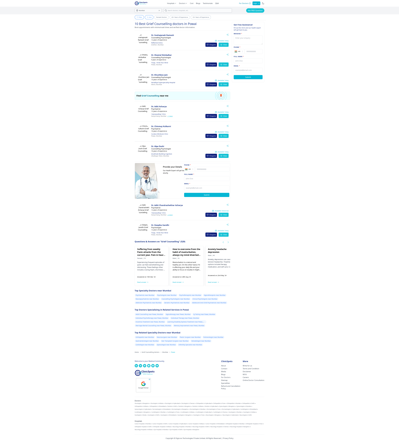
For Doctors (225, 377)
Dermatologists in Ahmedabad (161, 409)
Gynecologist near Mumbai (166, 345)
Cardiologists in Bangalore (142, 412)
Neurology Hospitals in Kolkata (143, 429)
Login (255, 3)
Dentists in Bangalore (184, 406)
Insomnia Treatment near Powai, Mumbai (150, 322)
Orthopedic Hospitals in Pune (254, 424)
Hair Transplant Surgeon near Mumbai (174, 341)
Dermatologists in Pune (213, 409)
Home (138, 352)
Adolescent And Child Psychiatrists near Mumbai (209, 303)
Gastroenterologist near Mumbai (147, 341)
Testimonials (208, 3)
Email (187, 184)
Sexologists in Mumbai (235, 412)
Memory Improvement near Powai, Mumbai (189, 326)
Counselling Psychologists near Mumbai (176, 299)
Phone (187, 165)
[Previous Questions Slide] (223, 242)
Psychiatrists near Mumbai (145, 295)
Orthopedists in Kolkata (141, 406)
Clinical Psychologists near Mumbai (205, 299)
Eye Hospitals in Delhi (176, 429)
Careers (246, 377)
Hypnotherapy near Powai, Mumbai (178, 314)
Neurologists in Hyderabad (230, 415)
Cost (191, 3)
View (225, 45)
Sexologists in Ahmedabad (168, 415)
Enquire (213, 45)
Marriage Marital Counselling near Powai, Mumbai (153, 326)
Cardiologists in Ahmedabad (248, 409)
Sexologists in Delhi (153, 415)
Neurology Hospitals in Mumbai (182, 427)
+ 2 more (170, 215)
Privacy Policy (228, 438)
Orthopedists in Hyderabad (204, 403)
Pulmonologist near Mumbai (213, 337)
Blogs (198, 3)
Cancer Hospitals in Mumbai (143, 424)
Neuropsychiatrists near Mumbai (147, 299)
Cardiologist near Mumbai (145, 345)
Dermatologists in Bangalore (180, 409)
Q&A (217, 3)
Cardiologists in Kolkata (187, 412)
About (223, 366)
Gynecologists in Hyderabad (143, 409)
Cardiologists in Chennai (220, 412)
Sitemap (224, 380)
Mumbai (157, 45)
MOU (245, 374)
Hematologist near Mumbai (201, 341)
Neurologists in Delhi (246, 415)
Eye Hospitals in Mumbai (161, 429)
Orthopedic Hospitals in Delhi (143, 427)
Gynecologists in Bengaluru (227, 406)
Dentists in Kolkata (197, 406)
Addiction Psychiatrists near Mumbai (148, 303)
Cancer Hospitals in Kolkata (196, 424)
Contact (224, 368)
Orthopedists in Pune (219, 403)
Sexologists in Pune (198, 415)
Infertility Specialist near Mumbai (190, 345)
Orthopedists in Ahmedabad (158, 406)
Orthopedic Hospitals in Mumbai (235, 424)
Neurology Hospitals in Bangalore (240, 427)
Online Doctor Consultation (253, 380)
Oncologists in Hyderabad (172, 403)
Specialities (225, 383)
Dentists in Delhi (172, 406)
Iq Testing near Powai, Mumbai (204, 314)
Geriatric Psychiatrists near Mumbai (176, 303)
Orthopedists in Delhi (248, 403)
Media (223, 371)
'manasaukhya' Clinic (158, 114)
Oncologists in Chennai (188, 403)
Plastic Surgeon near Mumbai (190, 337)
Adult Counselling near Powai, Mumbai (149, 314)
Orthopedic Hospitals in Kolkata (162, 427)
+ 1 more (170, 116)
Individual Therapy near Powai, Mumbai (185, 318)
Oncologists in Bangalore (142, 403)
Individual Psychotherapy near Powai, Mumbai (152, 318)
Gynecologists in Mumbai (243, 406)
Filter (140, 17)
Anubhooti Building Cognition (161, 154)
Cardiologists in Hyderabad (204, 412)
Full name (189, 174)
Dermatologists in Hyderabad (230, 409)
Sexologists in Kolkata (249, 412)
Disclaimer (247, 371)
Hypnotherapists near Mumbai (214, 295)
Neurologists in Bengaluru (213, 415)
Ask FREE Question (255, 10)
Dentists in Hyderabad (211, 406)
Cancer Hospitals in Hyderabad (178, 424)
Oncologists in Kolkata (157, 403)
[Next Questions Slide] (228, 242)
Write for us (247, 366)
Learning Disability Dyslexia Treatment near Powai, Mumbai (185, 322)
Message (238, 34)
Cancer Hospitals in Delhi (160, 424)
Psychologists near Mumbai (166, 295)
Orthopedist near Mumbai (145, 337)
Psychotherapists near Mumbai (190, 295)
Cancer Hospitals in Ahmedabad (215, 424)
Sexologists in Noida (140, 415)
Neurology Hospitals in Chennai (219, 427)
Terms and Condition (251, 368)
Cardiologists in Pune (173, 412)
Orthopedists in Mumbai (234, 403)
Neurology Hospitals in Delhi (200, 427)
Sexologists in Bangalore (184, 415)
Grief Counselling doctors (151, 352)
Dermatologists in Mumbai (197, 409)
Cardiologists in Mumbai (158, 412)
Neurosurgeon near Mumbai (167, 337)
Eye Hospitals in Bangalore (191, 429)
